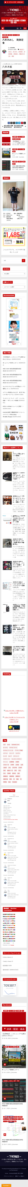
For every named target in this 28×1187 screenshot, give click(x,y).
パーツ (5, 1121)
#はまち (21, 49)
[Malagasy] (8, 929)
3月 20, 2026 (15, 144)
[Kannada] (14, 925)
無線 (14, 151)
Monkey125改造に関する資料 (16, 1173)
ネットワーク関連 (7, 1119)
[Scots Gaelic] (9, 936)
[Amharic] (6, 914)
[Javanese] (13, 925)
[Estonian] (14, 918)
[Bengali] (3, 916)
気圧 (20, 770)
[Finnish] (5, 921)
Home (6, 1173)
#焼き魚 (15, 54)
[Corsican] (3, 918)
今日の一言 (17, 20)
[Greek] (14, 921)
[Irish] (8, 925)
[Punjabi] (5, 934)
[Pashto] (11, 932)
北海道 (17, 765)
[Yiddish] (11, 941)
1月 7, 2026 (15, 169)
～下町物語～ (14, 9)
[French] (6, 921)
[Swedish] (5, 938)
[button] (21, 28)
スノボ (5, 756)
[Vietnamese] (6, 941)
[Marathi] (3, 932)
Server (20, 1116)
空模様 (3, 20)
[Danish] (8, 918)
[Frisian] (8, 921)
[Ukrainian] (14, 938)
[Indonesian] (6, 925)
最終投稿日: (6, 970)
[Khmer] (5, 927)
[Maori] (14, 929)
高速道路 (14, 782)
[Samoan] (8, 936)
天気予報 (11, 20)
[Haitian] (5, 923)
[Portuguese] (3, 934)
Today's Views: (7, 961)
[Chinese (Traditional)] (14, 916)
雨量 (17, 779)
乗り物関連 (15, 139)
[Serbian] (9, 934)
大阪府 (5, 767)
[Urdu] (3, 941)
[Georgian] (11, 921)
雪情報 (5, 782)
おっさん (5, 747)
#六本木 (20, 51)
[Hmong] (13, 923)
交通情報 (11, 762)
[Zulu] (14, 941)
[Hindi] (11, 923)
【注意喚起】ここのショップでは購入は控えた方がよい (18, 142)
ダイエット (16, 756)
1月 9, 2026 (15, 157)
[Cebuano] (9, 916)
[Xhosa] (9, 941)
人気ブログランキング (14, 731)
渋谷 (4, 773)
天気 (15, 22)
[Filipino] (3, 921)
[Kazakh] (3, 927)
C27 (4, 744)
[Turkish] (13, 938)
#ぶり (10, 51)
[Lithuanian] (3, 929)
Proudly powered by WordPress (10, 1168)
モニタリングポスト (16, 759)
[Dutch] (9, 918)
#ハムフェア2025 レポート (10, 363)
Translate (12, 945)
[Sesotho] (13, 934)
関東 (12, 22)
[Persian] (13, 932)
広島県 (20, 767)
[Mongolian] (5, 932)
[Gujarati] (3, 923)
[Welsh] (8, 941)
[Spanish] (13, 936)
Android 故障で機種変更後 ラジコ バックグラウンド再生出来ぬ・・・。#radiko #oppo (14, 414)
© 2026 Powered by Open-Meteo (11, 819)
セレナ (10, 756)
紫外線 (14, 773)
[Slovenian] (6, 936)
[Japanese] (11, 925)
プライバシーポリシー (9, 1176)
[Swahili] (3, 938)
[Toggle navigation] (17, 28)
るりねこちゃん (13, 747)
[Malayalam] (9, 929)
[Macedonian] (6, 929)
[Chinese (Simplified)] (13, 916)
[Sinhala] (3, 936)
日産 (4, 770)
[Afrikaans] (3, 914)
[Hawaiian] (8, 923)
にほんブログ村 (14, 713)
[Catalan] (8, 916)
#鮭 (13, 56)
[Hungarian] (14, 923)
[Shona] (11, 934)
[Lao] (11, 927)
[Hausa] (6, 923)
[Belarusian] (14, 914)
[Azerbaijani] (11, 914)
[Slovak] (5, 936)
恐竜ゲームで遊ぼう (19, 1176)
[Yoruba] (13, 941)
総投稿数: (5, 965)
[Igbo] (5, 925)
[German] (13, 921)
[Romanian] (6, 934)
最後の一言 (23, 20)
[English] (11, 918)
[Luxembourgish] (5, 929)
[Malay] (11, 929)
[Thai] (11, 938)
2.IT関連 (10, 1116)
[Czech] (6, 918)
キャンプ (11, 753)
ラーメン (5, 762)
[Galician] (9, 921)
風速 (9, 782)
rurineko (12, 47)
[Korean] (6, 927)
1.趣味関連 (5, 35)
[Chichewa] (11, 916)
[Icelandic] (3, 925)
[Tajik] (6, 938)
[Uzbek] (5, 941)
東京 (7, 20)
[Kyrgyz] (9, 927)
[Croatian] (5, 918)
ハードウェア (14, 1119)
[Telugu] (9, 938)
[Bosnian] (5, 916)
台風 (22, 765)
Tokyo (14, 795)
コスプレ (18, 753)
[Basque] (13, 914)
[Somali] (11, 936)
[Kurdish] (8, 927)
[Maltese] (13, 929)
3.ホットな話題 (16, 35)
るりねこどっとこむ (8, 750)
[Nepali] (8, 932)
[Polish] (14, 932)
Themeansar (14, 1170)
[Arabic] (8, 914)
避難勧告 (5, 776)
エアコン (5, 753)
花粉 (18, 773)
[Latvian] (14, 927)
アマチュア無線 (21, 149)
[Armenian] (9, 914)
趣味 (14, 163)
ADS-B (20, 161)
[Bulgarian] (6, 916)
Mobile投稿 (5, 37)
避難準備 (5, 779)
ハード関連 (21, 1119)
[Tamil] (8, 938)
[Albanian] (5, 914)
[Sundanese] (14, 936)
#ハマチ (15, 51)
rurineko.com (15, 744)
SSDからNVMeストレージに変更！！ (13, 406)
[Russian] (8, 934)
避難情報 (11, 776)
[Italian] (9, 925)
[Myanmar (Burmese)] (6, 932)
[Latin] (13, 927)
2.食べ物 (10, 35)
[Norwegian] (9, 932)
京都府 (17, 762)
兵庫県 (12, 765)
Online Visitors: (7, 957)
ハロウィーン (6, 759)
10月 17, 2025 (7, 1144)
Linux (8, 744)
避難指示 (18, 776)
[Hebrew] (9, 923)
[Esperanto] (13, 918)
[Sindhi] (14, 934)
